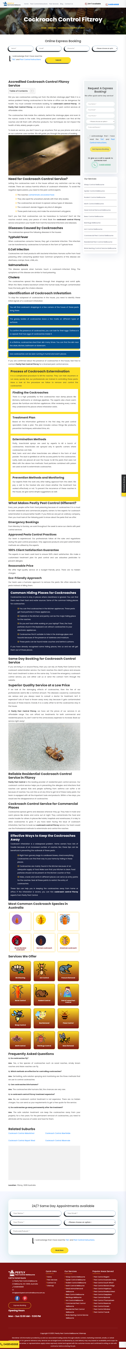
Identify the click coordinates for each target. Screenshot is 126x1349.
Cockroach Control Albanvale (57, 1140)
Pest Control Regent (101, 1277)
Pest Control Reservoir (102, 1303)
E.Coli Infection (18, 249)
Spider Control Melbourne (94, 191)
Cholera (13, 277)
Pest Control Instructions (30, 59)
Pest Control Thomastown (104, 1300)
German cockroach (44, 927)
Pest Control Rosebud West (104, 1292)
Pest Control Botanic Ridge (104, 1286)
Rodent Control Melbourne (94, 197)
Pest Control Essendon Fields (105, 1280)
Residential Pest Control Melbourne (98, 242)
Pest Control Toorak (101, 1312)
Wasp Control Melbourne (94, 184)
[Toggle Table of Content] (31, 91)
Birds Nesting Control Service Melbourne (100, 248)
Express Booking (19, 1305)
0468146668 (113, 4)
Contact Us (51, 1283)
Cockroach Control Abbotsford (21, 1133)
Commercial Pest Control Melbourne (98, 235)
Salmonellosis (18, 265)
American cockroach (68, 927)
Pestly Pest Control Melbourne (25, 1281)
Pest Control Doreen (101, 1306)
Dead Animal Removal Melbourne (97, 210)
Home (49, 1277)
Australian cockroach (20, 928)
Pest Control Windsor (102, 1309)
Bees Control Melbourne (93, 216)
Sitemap (50, 1286)
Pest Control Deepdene (103, 1294)
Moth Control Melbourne (94, 204)
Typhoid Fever (18, 237)
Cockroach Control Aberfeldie (57, 1133)
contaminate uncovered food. (41, 195)
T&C (14, 59)
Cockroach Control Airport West (21, 1140)
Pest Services (52, 1280)
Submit (58, 60)
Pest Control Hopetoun (102, 1289)
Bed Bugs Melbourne (92, 223)
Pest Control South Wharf (104, 1283)
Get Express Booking (100, 149)
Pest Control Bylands (102, 1297)
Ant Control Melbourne (93, 229)
